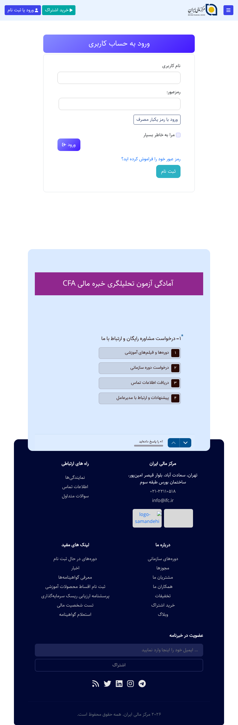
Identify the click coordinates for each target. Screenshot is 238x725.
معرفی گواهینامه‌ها (75, 577)
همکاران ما (163, 586)
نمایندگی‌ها (75, 477)
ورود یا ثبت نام (21, 10)
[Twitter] (107, 684)
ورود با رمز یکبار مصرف (157, 119)
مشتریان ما (163, 577)
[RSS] (95, 684)
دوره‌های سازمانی (163, 558)
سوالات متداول (75, 496)
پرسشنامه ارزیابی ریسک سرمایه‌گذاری (75, 596)
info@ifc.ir (163, 500)
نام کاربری (171, 65)
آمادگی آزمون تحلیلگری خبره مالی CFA (118, 283)
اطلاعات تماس (75, 486)
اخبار (75, 568)
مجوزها (162, 568)
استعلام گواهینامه (75, 614)
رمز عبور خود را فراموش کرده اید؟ (151, 159)
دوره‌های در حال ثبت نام (75, 558)
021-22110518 (163, 491)
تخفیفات (163, 596)
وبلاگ (163, 614)
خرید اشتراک (56, 10)
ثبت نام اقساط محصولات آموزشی (75, 586)
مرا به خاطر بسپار (159, 135)
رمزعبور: (174, 92)
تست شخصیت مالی (75, 605)
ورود (71, 144)
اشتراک (119, 665)
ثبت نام (168, 171)
